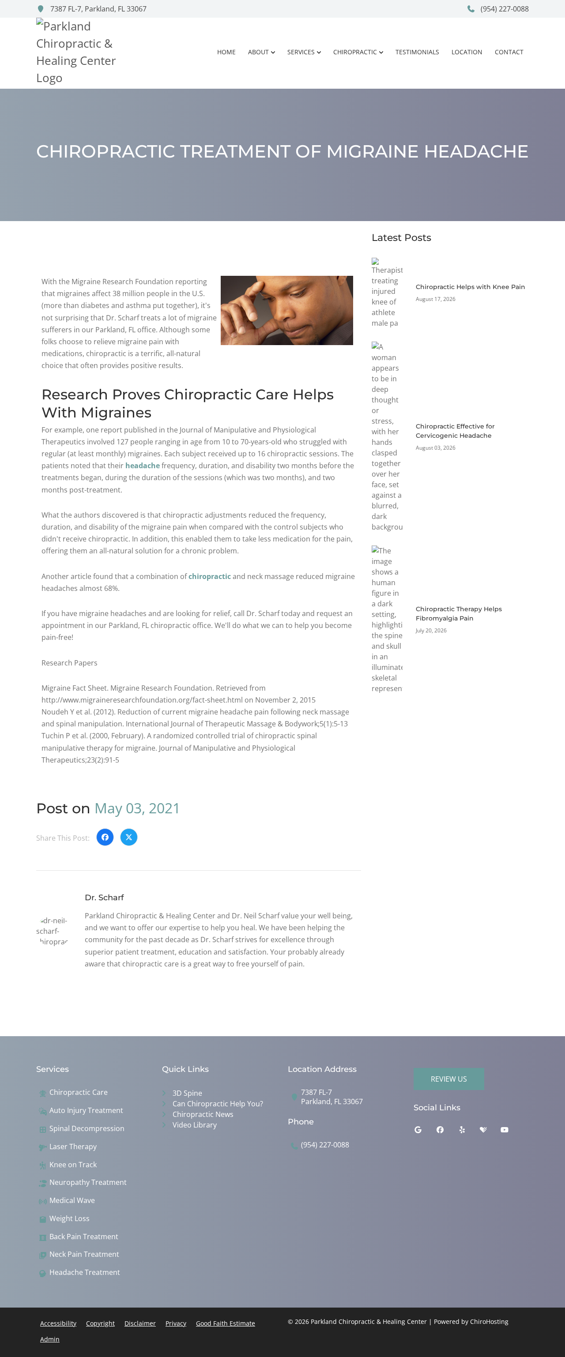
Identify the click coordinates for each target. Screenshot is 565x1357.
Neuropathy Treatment (88, 1182)
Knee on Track (73, 1164)
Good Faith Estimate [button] (225, 1323)
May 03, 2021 (137, 807)
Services (301, 52)
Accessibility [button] (58, 1323)
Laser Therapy (73, 1146)
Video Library (195, 1125)
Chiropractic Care (78, 1092)
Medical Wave (72, 1200)
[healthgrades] (490, 1132)
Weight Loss (69, 1218)
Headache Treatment (84, 1272)
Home (226, 52)
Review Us (449, 1079)
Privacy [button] (176, 1323)
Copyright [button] (100, 1323)
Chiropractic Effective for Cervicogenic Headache (455, 431)
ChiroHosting (489, 1321)
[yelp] (469, 1132)
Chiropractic (355, 52)
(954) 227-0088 (504, 9)
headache (142, 465)
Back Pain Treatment (83, 1236)
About (258, 52)
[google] (425, 1132)
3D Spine (187, 1093)
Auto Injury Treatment (86, 1110)
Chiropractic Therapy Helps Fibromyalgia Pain (459, 613)
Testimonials (417, 52)
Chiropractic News (203, 1114)
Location (467, 52)
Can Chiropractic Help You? (218, 1104)
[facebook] (447, 1132)
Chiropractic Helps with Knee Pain (470, 287)
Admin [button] (50, 1339)
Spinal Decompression (86, 1128)
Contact (509, 52)
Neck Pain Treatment (84, 1254)
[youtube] (511, 1132)
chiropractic (209, 576)
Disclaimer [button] (140, 1323)
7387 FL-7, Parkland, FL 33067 (98, 9)
